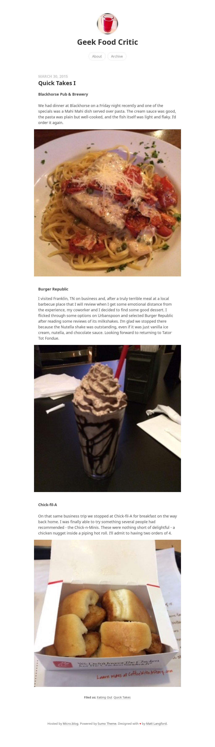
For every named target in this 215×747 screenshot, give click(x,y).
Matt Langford (156, 724)
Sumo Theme (107, 724)
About (97, 56)
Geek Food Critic (107, 42)
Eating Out (104, 697)
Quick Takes (122, 697)
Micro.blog (70, 724)
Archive (117, 56)
